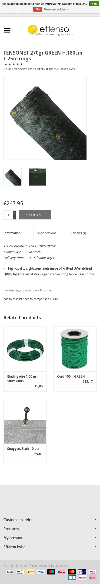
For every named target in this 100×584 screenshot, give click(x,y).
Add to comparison (37, 299)
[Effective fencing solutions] (57, 30)
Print (55, 299)
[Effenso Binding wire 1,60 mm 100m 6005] (25, 348)
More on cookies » (56, 9)
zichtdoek (31, 290)
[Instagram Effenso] (66, 499)
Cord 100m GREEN (71, 376)
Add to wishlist (12, 299)
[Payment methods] (9, 571)
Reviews (78, 233)
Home (7, 69)
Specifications (46, 233)
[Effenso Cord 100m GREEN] (75, 348)
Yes (94, 4)
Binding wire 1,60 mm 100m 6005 (22, 379)
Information (11, 233)
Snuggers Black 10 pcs (23, 448)
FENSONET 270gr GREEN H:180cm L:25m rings (44, 69)
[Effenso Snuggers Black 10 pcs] (25, 421)
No (38, 9)
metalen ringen (13, 290)
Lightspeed (62, 566)
